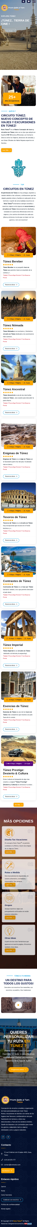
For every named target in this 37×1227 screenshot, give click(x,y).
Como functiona (6, 1195)
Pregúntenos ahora (17, 1069)
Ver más (18, 805)
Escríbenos (6, 1171)
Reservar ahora (10, 285)
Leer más (5, 150)
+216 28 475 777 (9, 1160)
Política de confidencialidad (10, 1204)
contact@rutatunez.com (12, 1165)
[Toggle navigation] (33, 8)
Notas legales (5, 1209)
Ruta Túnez (17, 1221)
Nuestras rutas (7, 31)
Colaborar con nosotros (11, 1200)
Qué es (3, 1186)
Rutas (3, 1191)
